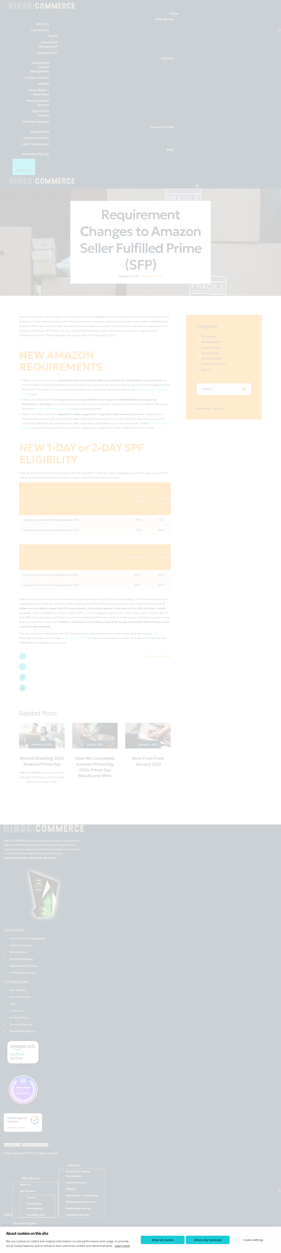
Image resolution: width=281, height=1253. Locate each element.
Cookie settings (253, 1240)
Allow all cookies (163, 1240)
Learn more (122, 1246)
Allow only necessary (208, 1240)
